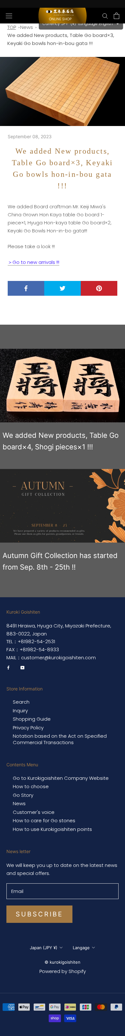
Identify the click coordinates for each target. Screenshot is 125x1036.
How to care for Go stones (44, 820)
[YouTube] (22, 667)
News (26, 27)
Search (21, 702)
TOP (11, 27)
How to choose (31, 786)
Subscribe (39, 914)
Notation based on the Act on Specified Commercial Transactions (60, 739)
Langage (81, 947)
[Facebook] (8, 667)
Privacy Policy (28, 728)
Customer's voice (33, 812)
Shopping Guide (32, 719)
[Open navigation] (9, 15)
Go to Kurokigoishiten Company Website (61, 778)
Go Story (23, 795)
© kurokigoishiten (62, 962)
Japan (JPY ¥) (43, 947)
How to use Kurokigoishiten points (52, 829)
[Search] (105, 15)
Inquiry (20, 710)
